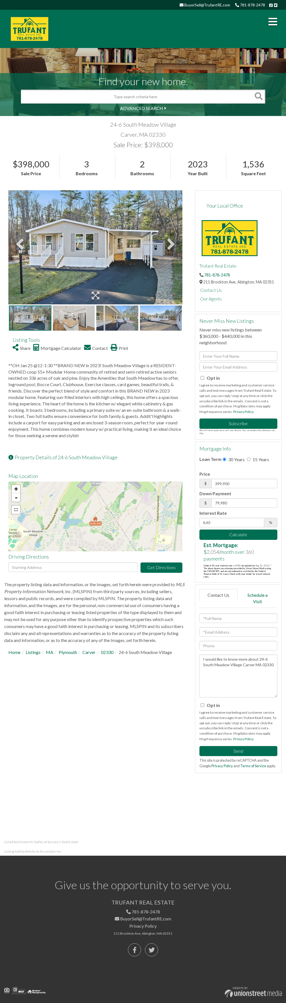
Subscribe (238, 423)
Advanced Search (141, 108)
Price (204, 474)
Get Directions (161, 567)
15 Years (260, 459)
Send (238, 751)
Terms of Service (253, 766)
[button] (258, 97)
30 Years (236, 459)
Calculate (238, 534)
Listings (33, 652)
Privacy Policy (243, 412)
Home (14, 652)
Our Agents (211, 298)
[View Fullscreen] (16, 510)
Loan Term (210, 459)
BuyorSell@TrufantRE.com (206, 5)
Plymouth (68, 652)
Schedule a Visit (257, 598)
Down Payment (215, 493)
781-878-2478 (252, 5)
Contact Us (211, 290)
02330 (107, 652)
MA (49, 652)
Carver (89, 652)
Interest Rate (213, 513)
